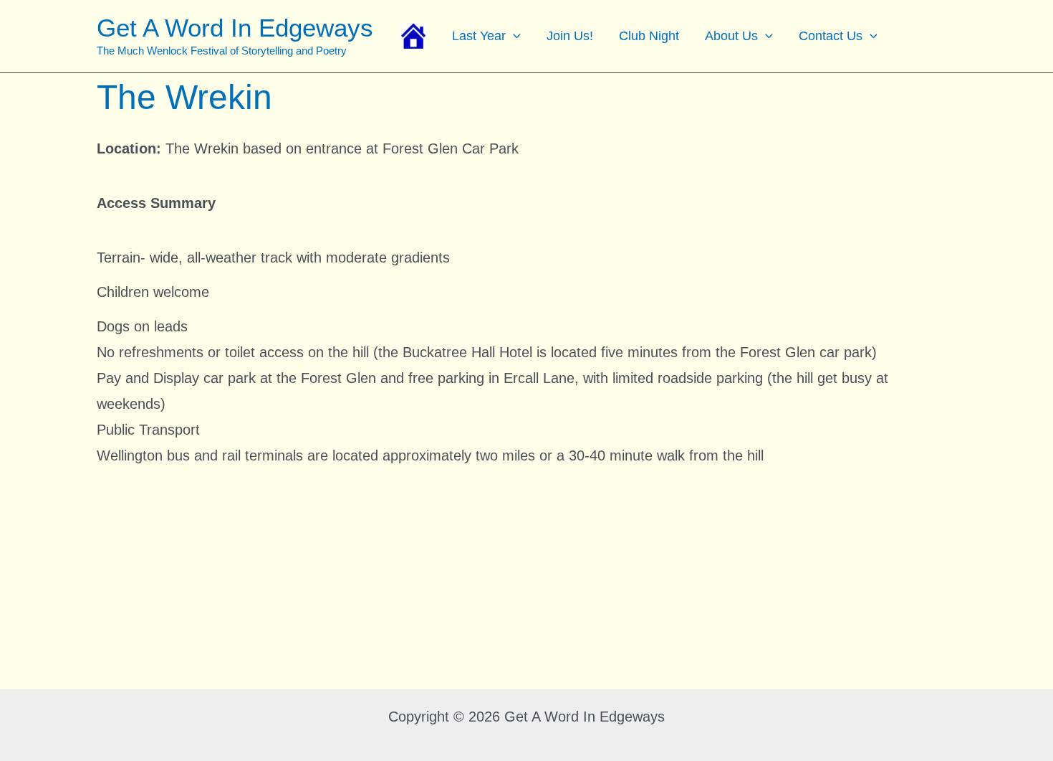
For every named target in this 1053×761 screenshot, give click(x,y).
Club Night (649, 36)
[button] (513, 36)
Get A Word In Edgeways (235, 28)
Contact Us (830, 36)
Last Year (479, 36)
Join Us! (570, 36)
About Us (731, 36)
